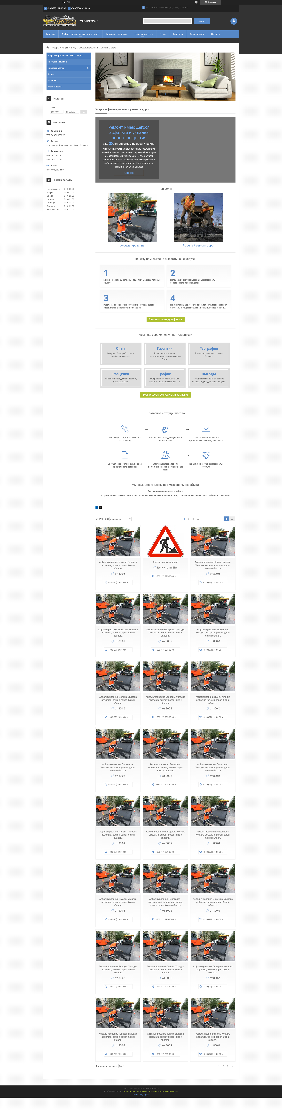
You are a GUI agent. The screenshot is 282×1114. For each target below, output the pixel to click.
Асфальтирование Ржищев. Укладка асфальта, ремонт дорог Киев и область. (118, 969)
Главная (50, 34)
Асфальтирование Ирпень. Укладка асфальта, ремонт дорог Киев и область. (118, 834)
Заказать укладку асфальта (165, 319)
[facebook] (96, 508)
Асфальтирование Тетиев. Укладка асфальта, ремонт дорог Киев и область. (165, 1036)
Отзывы (215, 34)
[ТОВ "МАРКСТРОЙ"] (59, 21)
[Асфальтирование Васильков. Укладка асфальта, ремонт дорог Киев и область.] (118, 743)
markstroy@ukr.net (55, 170)
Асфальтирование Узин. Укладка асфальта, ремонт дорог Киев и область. (213, 1036)
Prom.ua (155, 1088)
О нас (163, 34)
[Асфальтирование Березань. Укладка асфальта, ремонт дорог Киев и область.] (118, 609)
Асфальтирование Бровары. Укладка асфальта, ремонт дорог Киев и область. (165, 700)
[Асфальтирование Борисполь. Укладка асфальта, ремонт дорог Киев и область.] (212, 609)
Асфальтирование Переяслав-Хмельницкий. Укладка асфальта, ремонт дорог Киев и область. (165, 902)
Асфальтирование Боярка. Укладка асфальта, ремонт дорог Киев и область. (118, 700)
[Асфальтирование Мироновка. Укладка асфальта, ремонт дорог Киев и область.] (212, 811)
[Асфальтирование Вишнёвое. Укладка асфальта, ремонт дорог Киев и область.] (165, 743)
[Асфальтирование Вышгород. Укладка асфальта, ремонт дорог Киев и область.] (212, 743)
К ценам (129, 172)
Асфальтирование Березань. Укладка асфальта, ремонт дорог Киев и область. (118, 632)
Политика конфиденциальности (163, 1091)
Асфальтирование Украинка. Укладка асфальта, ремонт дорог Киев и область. (213, 902)
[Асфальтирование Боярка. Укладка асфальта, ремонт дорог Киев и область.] (118, 676)
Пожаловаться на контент (135, 1091)
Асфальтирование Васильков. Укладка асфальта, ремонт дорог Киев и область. (118, 767)
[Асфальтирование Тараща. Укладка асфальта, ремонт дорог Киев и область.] (118, 1013)
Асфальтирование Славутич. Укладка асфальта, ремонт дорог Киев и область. (213, 969)
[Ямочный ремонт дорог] (165, 541)
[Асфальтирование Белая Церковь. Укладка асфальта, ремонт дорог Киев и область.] (212, 541)
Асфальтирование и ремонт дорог (80, 34)
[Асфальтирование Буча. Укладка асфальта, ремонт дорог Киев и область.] (212, 676)
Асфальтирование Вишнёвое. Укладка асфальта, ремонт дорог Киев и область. (165, 767)
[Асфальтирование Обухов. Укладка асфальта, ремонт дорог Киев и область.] (118, 878)
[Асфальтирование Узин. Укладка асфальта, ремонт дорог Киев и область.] (212, 1013)
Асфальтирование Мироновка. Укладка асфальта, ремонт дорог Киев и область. (213, 834)
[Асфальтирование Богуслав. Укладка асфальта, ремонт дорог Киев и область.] (165, 609)
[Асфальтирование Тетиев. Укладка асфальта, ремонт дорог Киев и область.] (165, 1013)
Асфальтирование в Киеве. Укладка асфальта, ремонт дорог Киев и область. (118, 565)
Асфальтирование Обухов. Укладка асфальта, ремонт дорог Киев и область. (118, 902)
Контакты (178, 34)
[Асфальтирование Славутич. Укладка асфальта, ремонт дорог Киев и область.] (212, 946)
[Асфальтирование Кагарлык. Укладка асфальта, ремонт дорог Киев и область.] (165, 811)
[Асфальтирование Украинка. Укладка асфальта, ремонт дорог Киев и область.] (212, 878)
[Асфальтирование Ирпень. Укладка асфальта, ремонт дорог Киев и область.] (118, 811)
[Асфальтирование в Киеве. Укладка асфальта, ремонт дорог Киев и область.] (118, 541)
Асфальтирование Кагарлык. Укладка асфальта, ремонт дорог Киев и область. (165, 834)
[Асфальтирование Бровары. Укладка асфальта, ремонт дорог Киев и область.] (165, 676)
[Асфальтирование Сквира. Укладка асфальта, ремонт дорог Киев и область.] (165, 946)
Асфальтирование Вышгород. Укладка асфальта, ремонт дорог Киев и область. (213, 767)
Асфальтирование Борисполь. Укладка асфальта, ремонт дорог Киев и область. (213, 632)
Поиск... (202, 21)
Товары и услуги (142, 34)
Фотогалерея (197, 34)
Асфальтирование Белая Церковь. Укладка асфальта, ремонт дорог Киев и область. (213, 565)
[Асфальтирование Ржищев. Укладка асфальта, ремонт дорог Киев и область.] (118, 946)
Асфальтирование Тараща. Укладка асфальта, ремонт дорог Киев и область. (118, 1036)
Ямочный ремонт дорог (165, 562)
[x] (100, 508)
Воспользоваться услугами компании (165, 394)
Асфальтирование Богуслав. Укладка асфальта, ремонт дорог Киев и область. (165, 632)
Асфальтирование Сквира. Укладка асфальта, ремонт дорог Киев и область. (165, 969)
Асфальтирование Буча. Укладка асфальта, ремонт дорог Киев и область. (213, 700)
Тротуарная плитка (116, 34)
